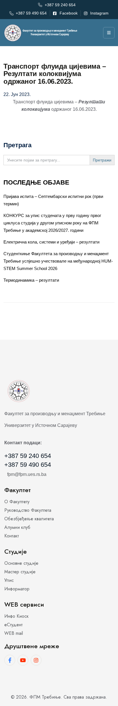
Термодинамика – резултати (31, 280)
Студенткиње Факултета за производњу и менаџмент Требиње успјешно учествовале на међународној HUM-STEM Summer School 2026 (58, 261)
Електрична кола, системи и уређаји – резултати (51, 242)
